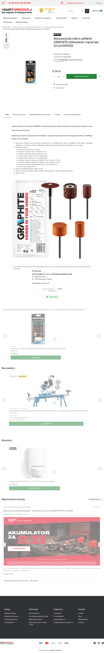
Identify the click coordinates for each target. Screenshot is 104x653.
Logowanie (57, 613)
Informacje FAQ (34, 613)
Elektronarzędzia (18, 27)
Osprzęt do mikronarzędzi (33, 27)
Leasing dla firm (9, 622)
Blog (80, 616)
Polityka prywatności (11, 616)
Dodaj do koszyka (81, 76)
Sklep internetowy (49, 650)
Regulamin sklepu (10, 613)
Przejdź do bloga (94, 499)
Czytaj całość (8, 574)
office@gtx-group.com (40, 283)
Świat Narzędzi (6, 27)
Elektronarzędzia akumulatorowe (16, 507)
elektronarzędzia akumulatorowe (16, 580)
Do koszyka (35, 357)
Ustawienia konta (59, 619)
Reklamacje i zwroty (35, 619)
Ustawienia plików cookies (62, 622)
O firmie (80, 613)
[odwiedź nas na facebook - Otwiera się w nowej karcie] (94, 643)
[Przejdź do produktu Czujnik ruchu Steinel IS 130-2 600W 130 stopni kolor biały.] (34, 463)
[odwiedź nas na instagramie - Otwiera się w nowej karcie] (99, 643)
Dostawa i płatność (10, 619)
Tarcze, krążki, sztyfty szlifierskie (53, 27)
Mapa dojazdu (83, 619)
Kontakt (81, 622)
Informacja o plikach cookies (38, 616)
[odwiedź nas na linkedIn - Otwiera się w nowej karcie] (103, 643)
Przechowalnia (58, 616)
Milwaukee (34, 580)
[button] (87, 11)
